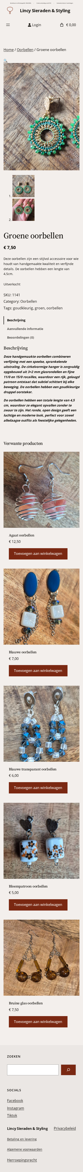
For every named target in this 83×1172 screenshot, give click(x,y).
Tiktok (12, 1115)
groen (40, 308)
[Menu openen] (8, 24)
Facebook (15, 1100)
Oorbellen (25, 49)
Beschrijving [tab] (16, 320)
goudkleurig (23, 308)
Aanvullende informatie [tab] (25, 329)
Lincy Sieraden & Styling (45, 11)
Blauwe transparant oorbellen (32, 769)
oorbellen (54, 308)
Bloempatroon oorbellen (28, 886)
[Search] (68, 1069)
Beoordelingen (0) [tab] (20, 337)
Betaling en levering (22, 1139)
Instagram (15, 1108)
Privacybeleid (65, 1128)
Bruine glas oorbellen (25, 1003)
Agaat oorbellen (21, 535)
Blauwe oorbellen (23, 652)
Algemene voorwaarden (24, 1149)
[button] (6, 60)
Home (9, 49)
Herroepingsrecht (22, 1160)
